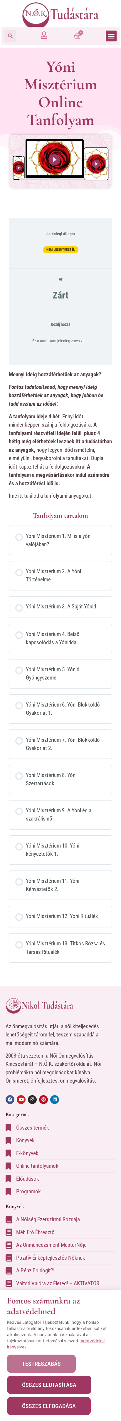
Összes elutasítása (49, 1384)
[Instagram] (32, 1099)
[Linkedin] (54, 1099)
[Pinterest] (43, 1099)
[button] (10, 36)
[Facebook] (10, 1099)
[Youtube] (21, 1099)
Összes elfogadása (49, 1406)
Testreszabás (41, 1363)
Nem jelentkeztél (60, 249)
